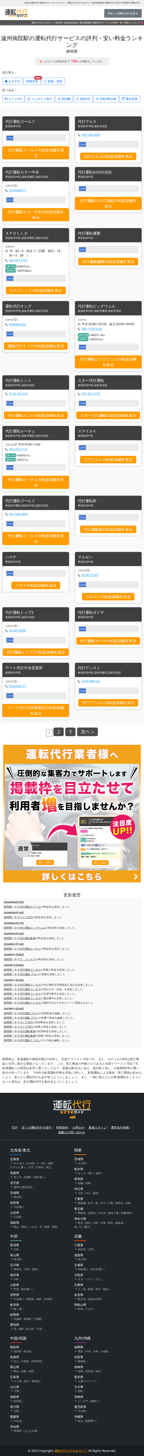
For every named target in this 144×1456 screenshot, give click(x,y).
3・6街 (41, 1163)
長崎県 (78, 1367)
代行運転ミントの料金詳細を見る (36, 415)
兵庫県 (78, 1285)
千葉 (110, 1203)
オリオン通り (86, 1173)
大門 (30, 1167)
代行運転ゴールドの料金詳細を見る (36, 152)
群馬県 (78, 1179)
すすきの (19, 1163)
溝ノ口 (78, 1227)
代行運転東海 (27, 938)
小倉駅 (104, 1351)
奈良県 (78, 1295)
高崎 (88, 1183)
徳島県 (14, 1397)
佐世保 (89, 1371)
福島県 (14, 1222)
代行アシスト (89, 668)
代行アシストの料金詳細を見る (108, 702)
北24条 (30, 1163)
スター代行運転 (91, 380)
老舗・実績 (54, 81)
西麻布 (82, 1213)
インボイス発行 (41, 99)
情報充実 (33, 80)
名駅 (21, 1329)
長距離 (65, 99)
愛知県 (14, 1324)
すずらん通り (18, 1167)
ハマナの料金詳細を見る (35, 585)
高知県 (14, 1426)
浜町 (98, 1371)
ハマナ (10, 557)
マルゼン (85, 557)
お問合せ (78, 1127)
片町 (16, 1279)
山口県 (14, 1387)
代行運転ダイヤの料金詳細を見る (108, 641)
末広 (48, 1167)
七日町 (18, 1217)
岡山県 (14, 1367)
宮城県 (14, 1193)
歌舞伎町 (126, 1213)
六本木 (102, 1213)
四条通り (83, 1269)
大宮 (80, 1193)
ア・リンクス (27, 959)
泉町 (98, 1173)
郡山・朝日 (20, 1227)
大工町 (82, 1163)
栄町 (128, 1203)
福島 (47, 1227)
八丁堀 (18, 1381)
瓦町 (16, 1411)
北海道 (14, 1159)
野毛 (80, 1223)
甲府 (16, 1289)
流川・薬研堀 (32, 1381)
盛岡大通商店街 (23, 1187)
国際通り (90, 1421)
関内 (88, 1223)
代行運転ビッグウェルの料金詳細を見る (108, 361)
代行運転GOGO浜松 (95, 172)
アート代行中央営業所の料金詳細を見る (36, 710)
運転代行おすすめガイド (43, 22)
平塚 (103, 1223)
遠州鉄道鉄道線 (71, 22)
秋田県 (14, 1203)
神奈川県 (80, 1219)
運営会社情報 (120, 1127)
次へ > (87, 732)
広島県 (14, 1377)
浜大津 (82, 1259)
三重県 (78, 1245)
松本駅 (48, 1299)
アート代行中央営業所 (24, 668)
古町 (16, 1249)
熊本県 (78, 1377)
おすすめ (14, 81)
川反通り (19, 1207)
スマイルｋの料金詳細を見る (108, 459)
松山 (80, 1421)
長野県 (14, 1295)
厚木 (110, 1223)
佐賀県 (78, 1357)
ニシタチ (83, 1401)
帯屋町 (18, 1431)
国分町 (18, 1197)
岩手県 (14, 1183)
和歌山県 (80, 1305)
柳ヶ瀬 (18, 1309)
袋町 (39, 1299)
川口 (88, 1193)
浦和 (95, 1193)
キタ (80, 1279)
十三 (98, 1279)
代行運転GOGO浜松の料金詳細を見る (108, 203)
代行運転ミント (18, 380)
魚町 (105, 1289)
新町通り (39, 1177)
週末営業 (131, 99)
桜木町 (18, 1259)
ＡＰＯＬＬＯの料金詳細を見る (36, 290)
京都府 (78, 1265)
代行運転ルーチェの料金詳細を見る (36, 482)
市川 (103, 1203)
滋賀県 (78, 1255)
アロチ (89, 1309)
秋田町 (18, 1401)
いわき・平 (35, 1227)
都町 (80, 1391)
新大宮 (82, 1299)
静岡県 (59, 22)
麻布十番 (113, 1213)
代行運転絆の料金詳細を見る (108, 529)
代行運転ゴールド (20, 121)
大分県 (78, 1387)
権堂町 (30, 1299)
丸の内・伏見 (34, 1329)
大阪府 (78, 1275)
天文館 (82, 1411)
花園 (50, 1163)
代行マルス (87, 121)
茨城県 (78, 1159)
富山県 (14, 1255)
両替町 (28, 1319)
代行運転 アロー (29, 974)
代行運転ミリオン (30, 1040)
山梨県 (14, 1285)
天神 (95, 1351)
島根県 (14, 1357)
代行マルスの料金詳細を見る (108, 156)
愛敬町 (82, 1361)
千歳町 (38, 1319)
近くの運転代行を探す (37, 1127)
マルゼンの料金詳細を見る (108, 596)
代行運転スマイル (30, 906)
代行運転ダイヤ (91, 612)
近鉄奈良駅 (94, 1299)
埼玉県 (78, 1189)
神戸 (98, 1289)
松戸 (90, 1203)
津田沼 (119, 1203)
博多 (80, 1351)
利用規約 (62, 1127)
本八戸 (18, 1177)
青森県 (14, 1173)
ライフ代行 (26, 917)
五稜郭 (40, 1167)
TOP (14, 1127)
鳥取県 (14, 1347)
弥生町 (28, 1351)
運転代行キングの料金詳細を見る (36, 346)
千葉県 (78, 1199)
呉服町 (18, 1319)
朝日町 (18, 1351)
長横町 (28, 1177)
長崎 (80, 1371)
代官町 (25, 1361)
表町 (31, 1371)
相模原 (119, 1223)
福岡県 (78, 1347)
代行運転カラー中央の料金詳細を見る (36, 214)
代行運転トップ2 (19, 612)
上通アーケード (87, 1381)
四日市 (82, 1249)
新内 (80, 1309)
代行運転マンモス (30, 969)
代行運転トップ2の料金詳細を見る (36, 652)
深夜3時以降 (107, 99)
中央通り (19, 1299)
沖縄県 (78, 1417)
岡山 (16, 1371)
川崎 (95, 1223)
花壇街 (92, 1213)
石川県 (14, 1265)
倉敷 (23, 1371)
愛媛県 (14, 1417)
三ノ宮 (82, 1289)
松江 (16, 1361)
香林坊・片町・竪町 (25, 1269)
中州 (88, 1351)
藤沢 (87, 1227)
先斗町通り (97, 1269)
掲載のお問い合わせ (71, 1132)
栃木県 (78, 1169)
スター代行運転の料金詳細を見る (108, 415)
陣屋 (54, 1227)
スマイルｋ (87, 431)
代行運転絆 (87, 501)
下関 (16, 1391)
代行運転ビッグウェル (96, 306)
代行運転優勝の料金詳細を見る (108, 261)
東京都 (78, 1209)
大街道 (18, 1421)
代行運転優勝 (89, 233)
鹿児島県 (80, 1407)
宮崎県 (78, 1397)
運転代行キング (18, 306)
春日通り (26, 1289)
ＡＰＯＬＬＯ (16, 233)
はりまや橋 (30, 1431)
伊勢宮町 (36, 1361)
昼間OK (84, 99)
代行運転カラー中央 (22, 172)
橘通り (94, 1401)
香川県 (14, 1407)
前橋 (80, 1183)
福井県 (14, 1275)
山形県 (14, 1213)
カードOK (15, 99)
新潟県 (14, 1245)
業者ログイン (98, 1127)
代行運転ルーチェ (20, 431)
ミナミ (89, 1279)
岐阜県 (14, 1305)
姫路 (90, 1289)
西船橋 (82, 1203)
